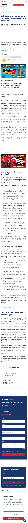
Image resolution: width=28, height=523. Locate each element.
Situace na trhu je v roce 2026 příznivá (12, 83)
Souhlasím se (6, 451)
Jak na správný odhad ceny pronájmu (12, 85)
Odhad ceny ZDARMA (19, 5)
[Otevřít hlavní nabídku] (26, 5)
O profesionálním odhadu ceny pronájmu (13, 89)
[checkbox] (2, 451)
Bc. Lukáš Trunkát (14, 367)
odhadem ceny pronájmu (10, 347)
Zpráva (3, 441)
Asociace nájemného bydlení (8, 108)
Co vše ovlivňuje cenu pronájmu (11, 87)
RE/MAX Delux (13, 345)
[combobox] (4, 1)
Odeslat (14, 454)
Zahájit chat (16, 515)
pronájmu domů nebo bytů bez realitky (12, 339)
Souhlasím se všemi (13, 518)
